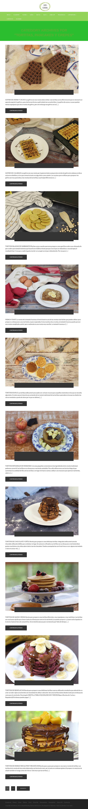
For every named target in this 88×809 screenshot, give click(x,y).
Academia (8, 802)
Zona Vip (35, 802)
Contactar (67, 802)
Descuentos (43, 802)
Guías (19, 802)
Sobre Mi (59, 802)
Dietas (25, 802)
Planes (15, 802)
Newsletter (52, 802)
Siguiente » (23, 788)
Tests (30, 802)
